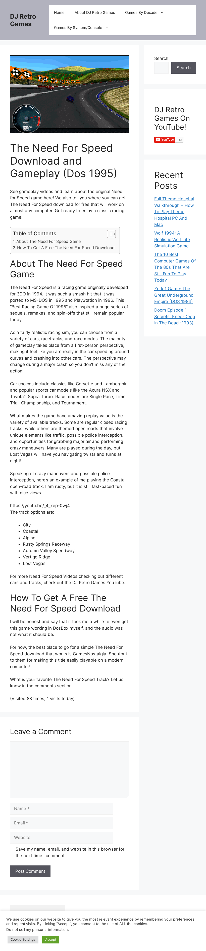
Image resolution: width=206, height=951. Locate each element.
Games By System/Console (78, 27)
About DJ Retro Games (95, 12)
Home (59, 12)
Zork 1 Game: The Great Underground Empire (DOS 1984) (174, 295)
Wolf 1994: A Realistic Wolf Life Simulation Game (172, 239)
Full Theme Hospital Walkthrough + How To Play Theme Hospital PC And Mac (174, 211)
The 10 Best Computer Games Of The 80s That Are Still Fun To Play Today (175, 267)
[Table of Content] (111, 234)
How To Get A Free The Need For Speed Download (66, 247)
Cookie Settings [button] (23, 939)
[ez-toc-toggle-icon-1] (109, 234)
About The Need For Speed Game (48, 241)
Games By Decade (141, 12)
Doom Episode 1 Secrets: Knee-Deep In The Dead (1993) (174, 316)
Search (161, 58)
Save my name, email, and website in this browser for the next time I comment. (70, 852)
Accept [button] (50, 939)
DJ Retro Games (23, 20)
